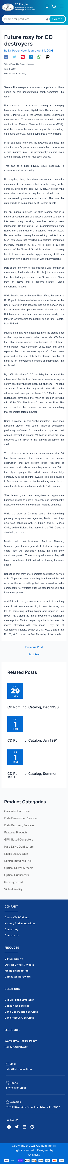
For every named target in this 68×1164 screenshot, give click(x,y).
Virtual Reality (13, 889)
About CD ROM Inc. (17, 917)
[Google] (32, 1126)
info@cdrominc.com (19, 1068)
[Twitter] (14, 57)
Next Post (34, 654)
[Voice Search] (47, 19)
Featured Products (16, 832)
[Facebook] (6, 57)
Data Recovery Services (19, 825)
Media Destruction (16, 853)
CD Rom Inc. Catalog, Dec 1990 (33, 707)
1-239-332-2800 (16, 1088)
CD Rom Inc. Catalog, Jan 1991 (32, 740)
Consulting (11, 929)
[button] (62, 6)
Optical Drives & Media (18, 867)
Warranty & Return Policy (21, 1040)
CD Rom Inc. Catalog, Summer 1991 (32, 775)
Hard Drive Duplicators (19, 846)
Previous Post (34, 647)
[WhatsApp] (39, 57)
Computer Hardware (17, 811)
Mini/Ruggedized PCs (18, 860)
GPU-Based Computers (18, 839)
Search (57, 19)
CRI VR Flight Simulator (19, 999)
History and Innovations (20, 923)
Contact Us (12, 935)
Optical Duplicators (16, 875)
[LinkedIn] (24, 1126)
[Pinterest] (23, 57)
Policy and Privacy (16, 1046)
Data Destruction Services (21, 818)
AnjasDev (34, 1155)
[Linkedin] (31, 57)
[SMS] (47, 57)
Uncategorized (13, 882)
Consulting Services (17, 1005)
